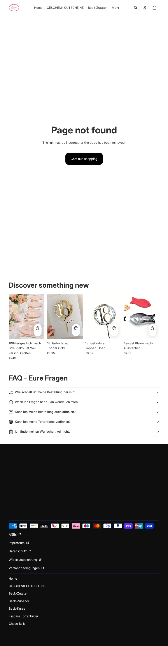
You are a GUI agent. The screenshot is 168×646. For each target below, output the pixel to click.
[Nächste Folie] (41, 317)
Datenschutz (18, 551)
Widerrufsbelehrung (23, 559)
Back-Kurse (17, 608)
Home (13, 578)
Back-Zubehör (19, 601)
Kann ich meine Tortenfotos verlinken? (42, 421)
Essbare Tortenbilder (23, 616)
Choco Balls (17, 623)
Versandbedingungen (24, 568)
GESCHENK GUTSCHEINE (27, 586)
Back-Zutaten (18, 593)
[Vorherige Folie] (12, 317)
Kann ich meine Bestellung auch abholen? (45, 412)
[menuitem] (115, 7)
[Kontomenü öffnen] (145, 7)
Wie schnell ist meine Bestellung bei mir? (45, 392)
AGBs (13, 534)
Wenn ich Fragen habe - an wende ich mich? (47, 402)
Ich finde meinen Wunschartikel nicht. (42, 431)
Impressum (17, 543)
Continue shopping (84, 159)
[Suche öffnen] (135, 7)
